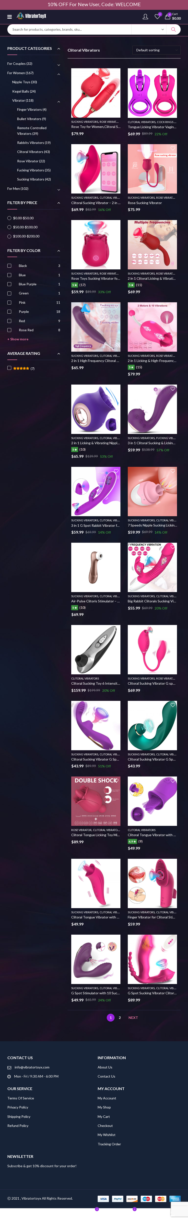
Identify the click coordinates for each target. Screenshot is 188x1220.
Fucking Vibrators (169, 438)
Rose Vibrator (110, 121)
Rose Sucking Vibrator (145, 203)
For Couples (16, 63)
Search (173, 29)
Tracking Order (109, 1144)
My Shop (104, 1107)
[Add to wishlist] (116, 72)
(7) (24, 368)
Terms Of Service (20, 1098)
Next (133, 1017)
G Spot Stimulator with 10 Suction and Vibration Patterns (115, 993)
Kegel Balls (20, 91)
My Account (107, 1098)
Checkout (105, 1125)
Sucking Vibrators (84, 121)
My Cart (104, 1116)
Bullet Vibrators (29, 119)
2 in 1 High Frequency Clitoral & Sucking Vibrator (108, 361)
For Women (16, 73)
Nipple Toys (21, 82)
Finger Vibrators (29, 109)
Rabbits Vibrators (30, 142)
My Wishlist (107, 1135)
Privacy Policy (17, 1107)
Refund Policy (17, 1125)
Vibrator (18, 100)
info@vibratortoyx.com (32, 1067)
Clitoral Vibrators (141, 122)
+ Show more (17, 339)
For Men (13, 188)
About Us (105, 1067)
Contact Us (106, 1076)
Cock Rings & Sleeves (172, 122)
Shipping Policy (18, 1116)
